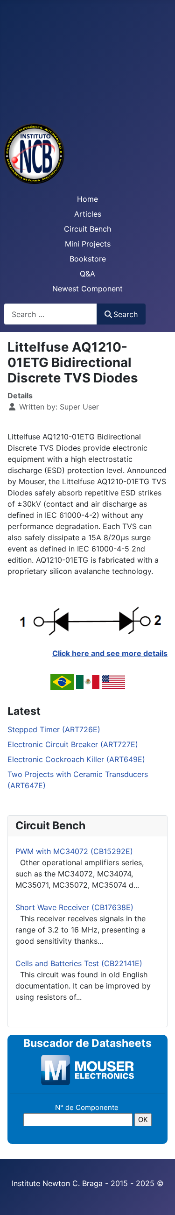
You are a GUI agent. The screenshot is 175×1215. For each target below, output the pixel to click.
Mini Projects (88, 243)
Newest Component (87, 288)
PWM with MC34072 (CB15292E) (74, 851)
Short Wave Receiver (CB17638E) (74, 907)
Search (125, 314)
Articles (87, 214)
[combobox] (50, 314)
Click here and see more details (110, 653)
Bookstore (88, 258)
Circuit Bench (87, 228)
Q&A (87, 273)
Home (87, 199)
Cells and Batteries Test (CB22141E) (78, 963)
